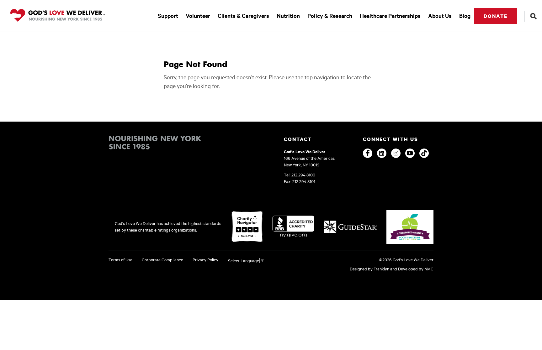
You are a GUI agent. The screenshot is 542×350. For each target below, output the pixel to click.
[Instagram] (396, 153)
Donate (495, 16)
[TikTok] (424, 153)
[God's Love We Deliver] (57, 15)
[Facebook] (367, 153)
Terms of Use (120, 259)
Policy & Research (329, 15)
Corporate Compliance (162, 259)
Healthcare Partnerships (390, 15)
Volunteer (198, 15)
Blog (464, 15)
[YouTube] (410, 153)
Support (168, 15)
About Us (440, 15)
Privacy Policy (205, 259)
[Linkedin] (381, 153)
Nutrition (288, 15)
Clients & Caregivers (243, 15)
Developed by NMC (415, 268)
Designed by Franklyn (369, 268)
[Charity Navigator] (247, 227)
